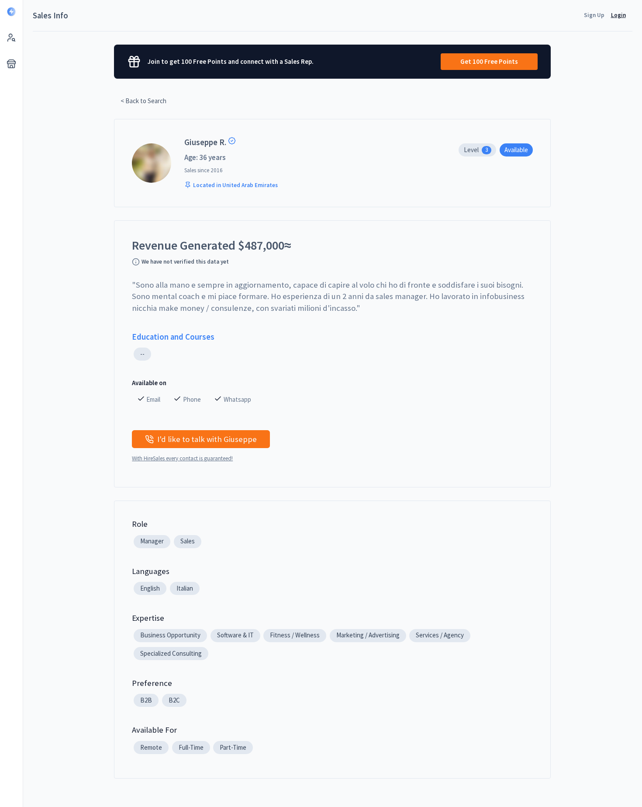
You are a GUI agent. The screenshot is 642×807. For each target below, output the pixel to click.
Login (618, 15)
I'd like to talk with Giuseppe (207, 439)
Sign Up (594, 15)
